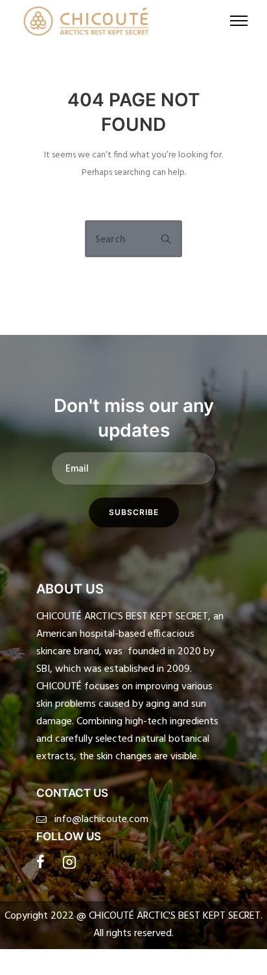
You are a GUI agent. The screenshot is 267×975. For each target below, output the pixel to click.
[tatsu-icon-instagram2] (69, 862)
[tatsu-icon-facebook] (44, 862)
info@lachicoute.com (101, 819)
